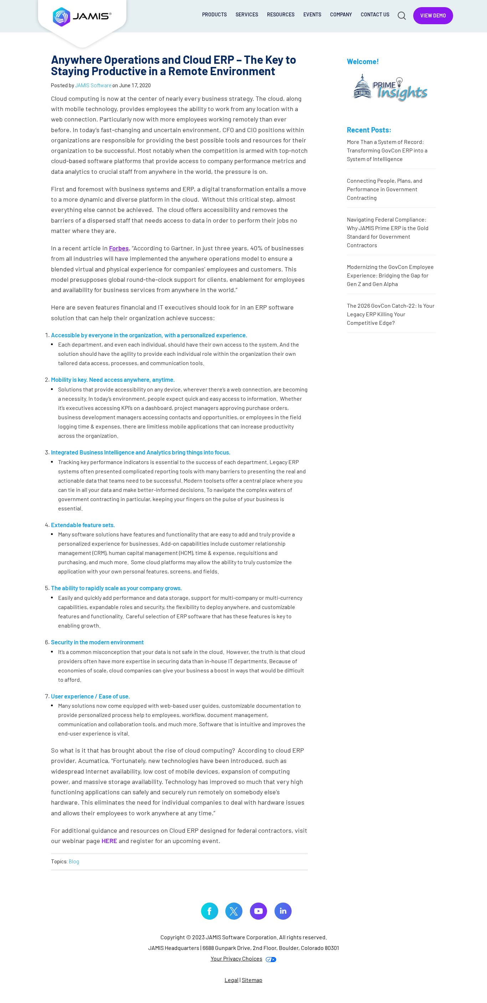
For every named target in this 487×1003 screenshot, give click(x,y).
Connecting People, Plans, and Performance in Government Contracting (384, 189)
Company (341, 14)
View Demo (433, 15)
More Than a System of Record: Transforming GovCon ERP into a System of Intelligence (387, 150)
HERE (109, 841)
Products (214, 14)
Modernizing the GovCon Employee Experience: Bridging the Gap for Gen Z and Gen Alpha (390, 275)
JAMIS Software (82, 25)
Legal (232, 979)
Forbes (119, 248)
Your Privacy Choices (236, 958)
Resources (280, 14)
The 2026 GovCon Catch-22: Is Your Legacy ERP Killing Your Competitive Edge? (391, 314)
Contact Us (375, 14)
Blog (74, 861)
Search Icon (401, 15)
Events (312, 14)
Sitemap (252, 979)
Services (247, 14)
